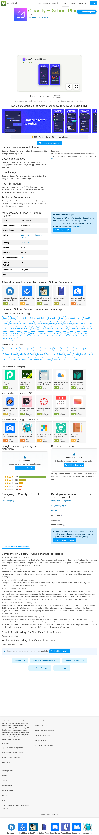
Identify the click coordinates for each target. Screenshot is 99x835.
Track (32, 354)
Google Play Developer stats (44, 730)
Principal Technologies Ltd (61, 501)
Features (6, 354)
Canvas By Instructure (44, 409)
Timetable (41, 333)
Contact (4, 775)
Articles (4, 795)
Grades (30, 349)
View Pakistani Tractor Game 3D (13, 753)
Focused (86, 318)
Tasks (5, 333)
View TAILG (6, 763)
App (57, 333)
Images (45, 323)
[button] (74, 515)
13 (22, 257)
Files (38, 323)
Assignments (47, 349)
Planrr (5, 382)
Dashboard (82, 3)
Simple (82, 354)
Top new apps (62, 668)
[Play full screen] (76, 87)
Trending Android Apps (42, 735)
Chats (61, 318)
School (81, 328)
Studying (64, 328)
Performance (14, 359)
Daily (77, 359)
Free (86, 349)
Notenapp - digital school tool (10, 298)
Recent (75, 354)
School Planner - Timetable (27, 298)
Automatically (15, 323)
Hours (49, 328)
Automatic (38, 359)
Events (88, 328)
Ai (89, 354)
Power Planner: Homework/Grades (66, 833)
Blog (3, 800)
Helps (43, 318)
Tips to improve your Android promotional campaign (15, 806)
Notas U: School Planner (61, 435)
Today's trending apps (40, 668)
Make (28, 328)
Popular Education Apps (75, 661)
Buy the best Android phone (44, 745)
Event (54, 354)
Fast (5, 359)
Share (71, 333)
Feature (5, 323)
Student (56, 359)
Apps (65, 3)
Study (12, 328)
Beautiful (48, 359)
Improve (42, 328)
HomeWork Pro (25, 382)
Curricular (20, 328)
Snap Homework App (78, 298)
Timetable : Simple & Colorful (44, 435)
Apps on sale (20, 661)
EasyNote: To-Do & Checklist (44, 382)
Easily (61, 354)
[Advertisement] (49, 38)
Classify (5, 318)
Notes (63, 359)
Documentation (7, 785)
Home (70, 359)
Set (20, 318)
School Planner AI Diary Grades (44, 298)
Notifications (23, 354)
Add (85, 333)
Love (5, 328)
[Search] (58, 3)
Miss (83, 323)
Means (52, 323)
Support (23, 359)
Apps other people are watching (45, 661)
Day (26, 318)
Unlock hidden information (25, 468)
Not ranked (25, 243)
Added (24, 323)
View (34, 328)
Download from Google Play (50, 143)
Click (78, 318)
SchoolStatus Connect (78, 382)
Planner (32, 333)
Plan (47, 354)
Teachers (79, 349)
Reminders (6, 338)
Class (65, 333)
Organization (52, 318)
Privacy (4, 780)
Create (56, 349)
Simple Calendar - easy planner (61, 409)
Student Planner (76, 435)
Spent (56, 328)
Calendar (6, 349)
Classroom (35, 318)
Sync (30, 359)
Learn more (77, 226)
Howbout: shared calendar (78, 409)
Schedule (14, 349)
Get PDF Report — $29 (62, 230)
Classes (14, 354)
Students (23, 349)
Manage (70, 349)
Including (67, 323)
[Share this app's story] (69, 87)
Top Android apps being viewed (12, 748)
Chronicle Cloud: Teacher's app (61, 382)
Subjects (40, 354)
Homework (73, 328)
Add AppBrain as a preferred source (16, 546)
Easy (68, 354)
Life (14, 338)
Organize (50, 333)
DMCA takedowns (8, 790)
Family (38, 349)
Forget (59, 323)
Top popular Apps (40, 740)
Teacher (75, 323)
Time (12, 333)
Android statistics (41, 725)
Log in (93, 3)
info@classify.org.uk (59, 506)
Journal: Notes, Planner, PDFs (27, 409)
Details (31, 323)
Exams (63, 349)
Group (19, 333)
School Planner (59, 298)
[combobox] (46, 3)
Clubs (13, 318)
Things (90, 323)
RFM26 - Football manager (11, 758)
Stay (25, 333)
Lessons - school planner (27, 435)
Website (54, 510)
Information (70, 318)
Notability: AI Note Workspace (10, 409)
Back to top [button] (93, 815)
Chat (78, 333)
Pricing (73, 3)
